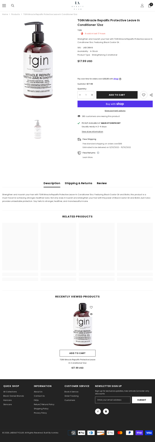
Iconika (54, 432)
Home (5, 14)
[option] (37, 66)
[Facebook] (98, 411)
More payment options (115, 110)
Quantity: (82, 88)
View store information (92, 131)
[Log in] (142, 5)
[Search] (13, 5)
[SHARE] (150, 95)
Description (52, 183)
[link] (20, 274)
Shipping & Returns (78, 183)
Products (15, 14)
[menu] (4, 5)
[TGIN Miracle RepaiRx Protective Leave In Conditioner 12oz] (78, 325)
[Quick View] (91, 314)
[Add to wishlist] (143, 95)
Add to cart (117, 94)
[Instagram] (106, 411)
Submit (141, 399)
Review (102, 183)
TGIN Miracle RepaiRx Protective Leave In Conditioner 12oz (77, 361)
